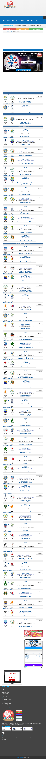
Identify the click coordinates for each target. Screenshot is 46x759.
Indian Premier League (6, 699)
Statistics (8, 26)
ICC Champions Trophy (6, 703)
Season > (21, 26)
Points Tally (33, 25)
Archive (16, 26)
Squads (28, 25)
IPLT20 (8, 20)
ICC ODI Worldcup (5, 702)
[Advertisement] (22, 10)
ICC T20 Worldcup (5, 700)
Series (4, 20)
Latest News (24, 25)
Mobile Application (36, 29)
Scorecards (39, 25)
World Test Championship (7, 706)
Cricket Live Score (5, 690)
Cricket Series (4, 689)
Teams (37, 20)
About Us (4, 737)
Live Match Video (9, 29)
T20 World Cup (14, 20)
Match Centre (39, 96)
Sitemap (31, 737)
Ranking (32, 20)
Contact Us (4, 739)
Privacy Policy (18, 737)
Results (4, 26)
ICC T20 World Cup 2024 (8, 31)
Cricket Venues (5, 693)
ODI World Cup (21, 20)
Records (27, 20)
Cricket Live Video (5, 692)
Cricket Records (5, 694)
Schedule (19, 25)
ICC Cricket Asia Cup (6, 704)
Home (4, 17)
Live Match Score (22, 29)
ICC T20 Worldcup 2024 (7, 25)
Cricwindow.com (20, 757)
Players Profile (5, 696)
